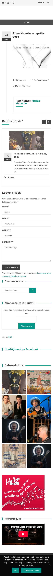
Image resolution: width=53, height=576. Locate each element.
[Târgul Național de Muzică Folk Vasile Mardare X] (14, 456)
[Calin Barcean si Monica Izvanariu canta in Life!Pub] (14, 431)
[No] (49, 564)
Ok (15, 570)
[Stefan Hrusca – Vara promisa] (39, 456)
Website (6, 230)
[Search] (32, 290)
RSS (10, 337)
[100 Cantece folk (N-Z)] (14, 407)
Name (5, 206)
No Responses (40, 80)
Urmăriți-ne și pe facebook (21, 349)
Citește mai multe (31, 570)
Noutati (10, 177)
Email (5, 218)
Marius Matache (22, 86)
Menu (41, 2)
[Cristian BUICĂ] (39, 431)
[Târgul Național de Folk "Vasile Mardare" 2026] (39, 382)
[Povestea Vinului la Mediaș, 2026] (14, 382)
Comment (7, 242)
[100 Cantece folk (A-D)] (39, 407)
